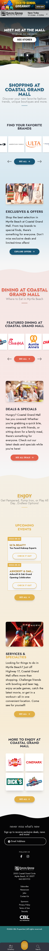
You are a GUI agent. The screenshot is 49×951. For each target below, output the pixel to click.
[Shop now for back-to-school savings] (40, 7)
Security (24, 911)
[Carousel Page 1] (22, 55)
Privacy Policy (24, 904)
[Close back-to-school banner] (47, 2)
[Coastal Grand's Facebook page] (22, 856)
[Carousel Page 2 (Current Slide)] (27, 55)
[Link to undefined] (16, 144)
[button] (37, 13)
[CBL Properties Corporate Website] (24, 918)
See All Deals (23, 457)
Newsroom (24, 889)
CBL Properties (19, 929)
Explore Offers (23, 251)
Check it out (24, 556)
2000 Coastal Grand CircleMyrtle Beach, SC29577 (24, 875)
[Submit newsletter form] (41, 841)
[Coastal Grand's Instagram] (28, 856)
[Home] (12, 13)
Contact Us (24, 896)
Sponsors (24, 901)
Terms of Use (24, 908)
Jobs (24, 893)
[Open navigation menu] (24, 945)
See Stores (24, 39)
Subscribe (25, 886)
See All (23, 161)
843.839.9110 (24, 879)
